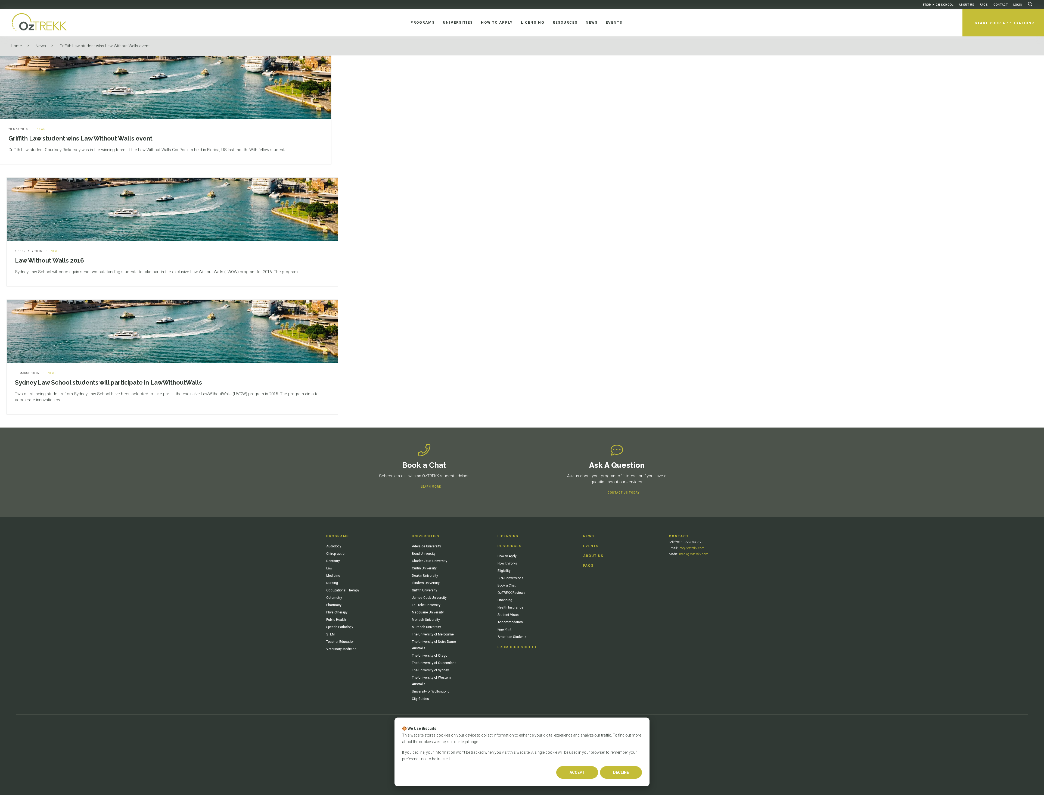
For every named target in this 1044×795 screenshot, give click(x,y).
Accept (577, 772)
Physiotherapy (336, 612)
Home (16, 45)
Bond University (424, 554)
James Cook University (429, 598)
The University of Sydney (430, 670)
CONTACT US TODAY (623, 492)
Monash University (426, 620)
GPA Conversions (510, 578)
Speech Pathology (339, 627)
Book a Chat (507, 585)
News (41, 45)
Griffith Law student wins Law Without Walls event (105, 45)
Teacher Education (340, 642)
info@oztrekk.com (691, 548)
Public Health (336, 620)
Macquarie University (428, 612)
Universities (426, 536)
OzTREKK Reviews (511, 593)
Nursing (332, 583)
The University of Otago (429, 655)
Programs (337, 536)
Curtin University (424, 568)
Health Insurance (510, 607)
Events (591, 546)
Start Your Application (1003, 23)
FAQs (984, 4)
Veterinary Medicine (341, 649)
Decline (621, 772)
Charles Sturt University (429, 561)
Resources (510, 546)
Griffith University (424, 590)
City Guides (420, 699)
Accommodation (510, 622)
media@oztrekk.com (693, 554)
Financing (505, 600)
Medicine (333, 576)
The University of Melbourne (433, 634)
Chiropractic (335, 554)
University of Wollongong (430, 691)
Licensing (508, 536)
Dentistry (333, 561)
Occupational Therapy (342, 590)
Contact (1000, 4)
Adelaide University (426, 546)
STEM (330, 634)
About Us (966, 4)
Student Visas (508, 615)
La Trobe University (426, 605)
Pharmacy (333, 605)
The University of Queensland (434, 663)
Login (1018, 4)
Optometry (334, 598)
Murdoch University (426, 627)
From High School (938, 4)
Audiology (333, 546)
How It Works (507, 563)
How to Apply (507, 556)
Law (329, 568)
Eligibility (504, 571)
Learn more (431, 486)
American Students (512, 637)
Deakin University (425, 576)
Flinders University (426, 583)
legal (465, 742)
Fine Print (504, 629)
